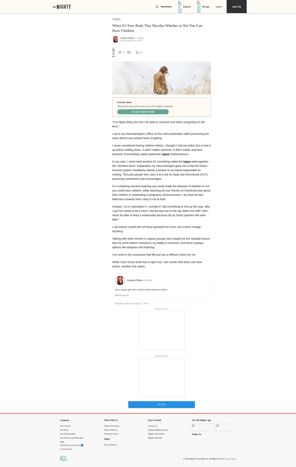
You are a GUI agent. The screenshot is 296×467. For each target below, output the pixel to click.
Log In (219, 6)
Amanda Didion (127, 38)
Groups (205, 6)
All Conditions (110, 445)
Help (62, 442)
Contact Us (152, 426)
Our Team (64, 430)
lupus (165, 154)
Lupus (116, 19)
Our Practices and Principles (71, 438)
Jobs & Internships (68, 434)
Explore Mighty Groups (158, 430)
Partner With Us (110, 430)
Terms (233, 459)
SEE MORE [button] (161, 404)
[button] (140, 38)
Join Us (236, 6)
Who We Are (65, 426)
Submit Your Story (111, 426)
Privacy (227, 459)
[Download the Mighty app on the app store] (203, 427)
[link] (61, 6)
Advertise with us (111, 434)
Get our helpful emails (143, 111)
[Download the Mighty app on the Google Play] (227, 427)
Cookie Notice (66, 449)
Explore (187, 6)
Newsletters (166, 6)
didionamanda (122, 295)
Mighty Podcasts (155, 438)
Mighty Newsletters (156, 434)
